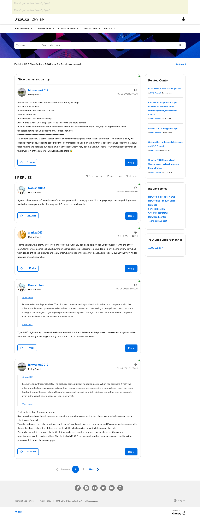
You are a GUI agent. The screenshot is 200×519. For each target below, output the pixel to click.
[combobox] (112, 45)
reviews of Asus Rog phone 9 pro (163, 128)
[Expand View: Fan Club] (114, 28)
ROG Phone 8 (155, 93)
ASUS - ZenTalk (29, 19)
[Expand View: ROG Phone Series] (77, 28)
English (17, 64)
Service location (156, 208)
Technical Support (157, 220)
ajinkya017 (27, 297)
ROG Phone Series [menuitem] (67, 28)
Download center (157, 216)
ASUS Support (155, 247)
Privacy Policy (45, 501)
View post (27, 324)
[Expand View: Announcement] (31, 28)
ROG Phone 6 (155, 119)
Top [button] (20, 511)
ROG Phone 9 (155, 133)
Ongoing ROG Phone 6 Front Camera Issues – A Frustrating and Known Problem (163, 164)
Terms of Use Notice (24, 501)
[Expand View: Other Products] (99, 28)
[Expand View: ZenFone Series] (53, 28)
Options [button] (180, 64)
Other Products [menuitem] (90, 28)
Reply (131, 162)
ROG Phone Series (33, 64)
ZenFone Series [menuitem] (44, 28)
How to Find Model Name (161, 196)
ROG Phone (155, 150)
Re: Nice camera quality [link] (71, 64)
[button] (21, 162)
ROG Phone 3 (51, 64)
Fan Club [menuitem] (108, 28)
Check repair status (158, 212)
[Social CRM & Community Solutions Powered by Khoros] (178, 512)
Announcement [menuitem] (22, 28)
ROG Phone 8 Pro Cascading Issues (164, 88)
